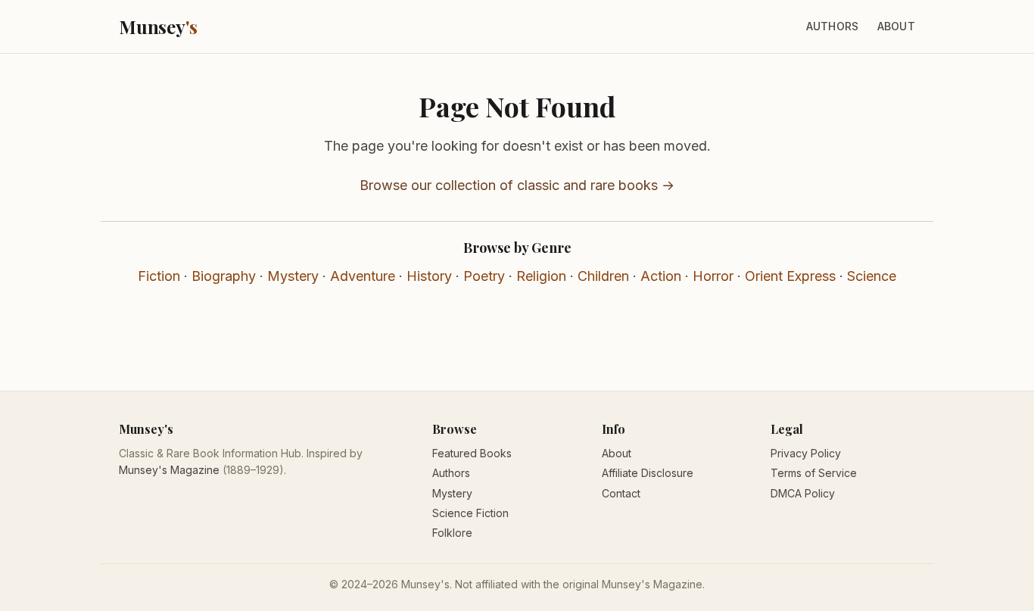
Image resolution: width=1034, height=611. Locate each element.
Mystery (293, 276)
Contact (621, 493)
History (429, 276)
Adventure (362, 276)
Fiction (159, 276)
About (896, 26)
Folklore (452, 532)
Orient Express (790, 276)
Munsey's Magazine (169, 469)
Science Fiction (470, 513)
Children (603, 276)
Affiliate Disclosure (647, 472)
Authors (832, 26)
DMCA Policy (803, 493)
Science (871, 276)
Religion (541, 276)
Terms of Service (814, 472)
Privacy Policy (806, 453)
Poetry (484, 276)
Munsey (158, 26)
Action (660, 276)
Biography (224, 276)
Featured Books (472, 453)
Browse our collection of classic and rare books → (517, 185)
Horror (713, 276)
